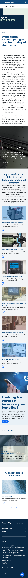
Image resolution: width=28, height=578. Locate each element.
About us (4, 538)
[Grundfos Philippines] (2, 6)
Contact (6, 573)
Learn (3, 535)
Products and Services (7, 528)
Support (4, 531)
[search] (25, 2)
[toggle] (2, 2)
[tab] (12, 507)
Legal (3, 573)
